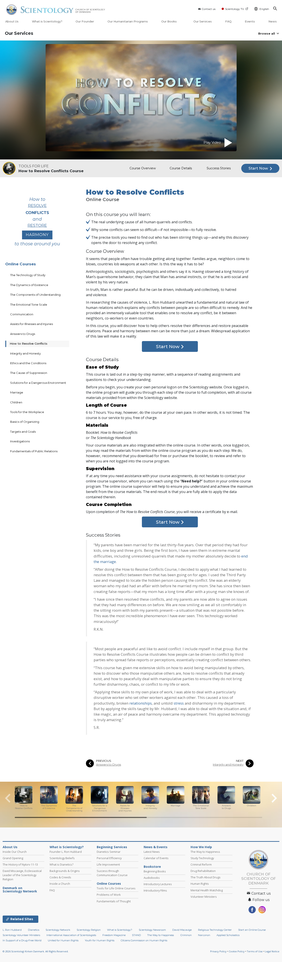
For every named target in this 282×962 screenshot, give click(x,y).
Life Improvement (108, 864)
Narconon (204, 935)
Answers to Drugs (108, 764)
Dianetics (33, 929)
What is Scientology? (47, 21)
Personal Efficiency (109, 858)
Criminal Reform (201, 864)
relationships (140, 703)
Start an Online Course (252, 929)
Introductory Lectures (158, 884)
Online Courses (20, 264)
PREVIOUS (103, 760)
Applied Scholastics (228, 935)
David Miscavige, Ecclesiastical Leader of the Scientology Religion (22, 875)
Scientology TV (234, 9)
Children (16, 402)
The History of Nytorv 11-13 (20, 864)
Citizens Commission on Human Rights (144, 940)
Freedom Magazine (114, 935)
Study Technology (202, 858)
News (272, 21)
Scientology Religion (89, 929)
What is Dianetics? (61, 864)
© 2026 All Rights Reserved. (36, 951)
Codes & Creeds (60, 877)
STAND (136, 935)
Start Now (259, 168)
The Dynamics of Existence (29, 285)
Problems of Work (109, 895)
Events (250, 21)
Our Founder (85, 21)
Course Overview (143, 168)
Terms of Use (255, 951)
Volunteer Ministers (204, 897)
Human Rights (200, 884)
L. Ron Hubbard (12, 929)
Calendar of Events (156, 858)
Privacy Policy (218, 951)
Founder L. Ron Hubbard (66, 852)
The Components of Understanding (35, 294)
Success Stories (219, 168)
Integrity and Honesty (228, 764)
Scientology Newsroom (152, 929)
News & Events (155, 847)
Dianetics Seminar (109, 852)
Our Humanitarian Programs (128, 21)
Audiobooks (152, 878)
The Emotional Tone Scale (28, 304)
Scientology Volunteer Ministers (21, 935)
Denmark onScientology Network (20, 889)
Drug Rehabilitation (203, 871)
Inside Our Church (15, 852)
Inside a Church (60, 884)
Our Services (202, 21)
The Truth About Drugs (206, 877)
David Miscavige (182, 929)
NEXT (239, 760)
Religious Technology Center (215, 929)
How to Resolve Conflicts (28, 343)
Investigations (20, 441)
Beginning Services (112, 847)
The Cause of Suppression (28, 373)
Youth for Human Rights (99, 940)
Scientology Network (58, 929)
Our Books (169, 21)
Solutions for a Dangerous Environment (38, 382)
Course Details (181, 168)
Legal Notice (272, 951)
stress (179, 703)
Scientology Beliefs (62, 858)
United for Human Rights (63, 940)
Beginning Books (155, 871)
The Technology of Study (27, 275)
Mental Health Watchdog (207, 890)
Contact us (208, 9)
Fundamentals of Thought (114, 901)
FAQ (228, 21)
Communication (21, 314)
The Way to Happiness (205, 852)
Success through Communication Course (112, 873)
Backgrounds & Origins (65, 871)
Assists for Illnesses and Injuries (31, 324)
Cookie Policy (237, 951)
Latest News (152, 852)
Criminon (186, 935)
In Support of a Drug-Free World (22, 940)
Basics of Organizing (24, 421)
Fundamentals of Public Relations (34, 451)
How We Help (201, 847)
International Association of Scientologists (71, 935)
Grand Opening (13, 858)
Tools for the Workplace (27, 412)
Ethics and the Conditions (28, 363)
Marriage (16, 392)
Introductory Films (155, 890)
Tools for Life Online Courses (116, 888)
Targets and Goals (23, 431)
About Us (12, 21)
